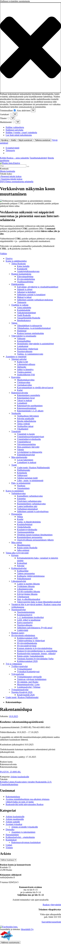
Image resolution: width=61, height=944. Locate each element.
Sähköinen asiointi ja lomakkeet (31, 294)
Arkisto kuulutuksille (19, 776)
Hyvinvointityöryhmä (26, 645)
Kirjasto (14, 555)
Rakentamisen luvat (26, 398)
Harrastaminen (12, 834)
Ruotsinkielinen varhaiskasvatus (31, 503)
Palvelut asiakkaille (25, 418)
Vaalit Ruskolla (24, 315)
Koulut (20, 519)
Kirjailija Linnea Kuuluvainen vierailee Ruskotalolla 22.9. (26, 782)
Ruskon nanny (17, 633)
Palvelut (20, 565)
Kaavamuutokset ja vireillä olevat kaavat (35, 387)
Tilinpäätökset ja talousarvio (29, 325)
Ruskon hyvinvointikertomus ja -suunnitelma (37, 651)
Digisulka (10, 829)
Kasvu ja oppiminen (15, 491)
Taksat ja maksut (24, 400)
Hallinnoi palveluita (14, 130)
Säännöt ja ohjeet (24, 289)
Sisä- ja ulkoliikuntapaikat (28, 599)
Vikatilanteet (22, 429)
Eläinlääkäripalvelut (26, 454)
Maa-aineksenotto (19, 457)
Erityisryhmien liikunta (27, 594)
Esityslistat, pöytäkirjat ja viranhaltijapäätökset (37, 287)
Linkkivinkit (22, 630)
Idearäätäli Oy (27, 929)
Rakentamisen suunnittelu (28, 395)
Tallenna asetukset (42, 140)
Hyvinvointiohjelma (26, 279)
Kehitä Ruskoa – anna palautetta (14, 158)
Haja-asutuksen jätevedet (28, 447)
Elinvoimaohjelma (25, 276)
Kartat (20, 390)
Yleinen (9, 847)
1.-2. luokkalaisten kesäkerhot (30, 617)
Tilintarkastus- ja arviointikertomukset (34, 328)
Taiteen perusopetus (26, 573)
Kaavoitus (15, 377)
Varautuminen (23, 488)
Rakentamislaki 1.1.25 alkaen (30, 411)
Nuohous (21, 485)
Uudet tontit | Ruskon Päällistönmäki (33, 467)
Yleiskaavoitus (23, 382)
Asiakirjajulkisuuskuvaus (28, 271)
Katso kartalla (23, 266)
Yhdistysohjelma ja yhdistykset (31, 640)
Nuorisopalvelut (18, 609)
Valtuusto (21, 338)
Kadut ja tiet (22, 361)
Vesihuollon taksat (25, 426)
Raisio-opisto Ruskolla (27, 547)
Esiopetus (21, 498)
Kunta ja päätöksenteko (16, 261)
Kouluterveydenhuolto (27, 529)
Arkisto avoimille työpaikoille (24, 827)
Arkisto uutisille (13, 821)
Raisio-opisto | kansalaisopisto (30, 656)
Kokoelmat (22, 563)
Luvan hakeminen (25, 460)
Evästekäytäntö (12, 148)
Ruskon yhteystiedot (52, 904)
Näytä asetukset (25, 140)
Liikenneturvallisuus (26, 364)
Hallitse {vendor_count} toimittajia (21, 132)
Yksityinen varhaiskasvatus (29, 501)
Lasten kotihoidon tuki (27, 506)
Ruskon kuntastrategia (21, 274)
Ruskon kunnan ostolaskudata (30, 333)
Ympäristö (16, 431)
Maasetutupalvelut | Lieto (28, 684)
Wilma (20, 516)
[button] (30, 48)
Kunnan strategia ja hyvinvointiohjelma (34, 648)
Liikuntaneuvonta (25, 589)
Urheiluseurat (23, 596)
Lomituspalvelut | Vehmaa (28, 687)
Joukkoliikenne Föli (26, 374)
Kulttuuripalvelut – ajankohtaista (20, 837)
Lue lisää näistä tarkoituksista (19, 135)
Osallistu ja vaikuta (19, 305)
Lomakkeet (22, 403)
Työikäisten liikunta (26, 586)
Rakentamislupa (13, 796)
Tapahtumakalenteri (38, 158)
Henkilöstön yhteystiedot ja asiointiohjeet (35, 343)
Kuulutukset (11, 840)
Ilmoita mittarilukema (26, 421)
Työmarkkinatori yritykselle (29, 676)
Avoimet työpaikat (14, 824)
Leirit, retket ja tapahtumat (28, 620)
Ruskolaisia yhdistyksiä (27, 349)
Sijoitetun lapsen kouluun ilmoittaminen (34, 534)
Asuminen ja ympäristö (16, 356)
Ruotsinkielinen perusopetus (29, 537)
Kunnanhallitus (24, 341)
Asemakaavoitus (24, 385)
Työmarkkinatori (24, 669)
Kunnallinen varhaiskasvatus (30, 496)
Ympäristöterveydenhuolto (29, 439)
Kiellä (13, 140)
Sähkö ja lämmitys (25, 369)
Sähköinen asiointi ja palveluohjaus (33, 511)
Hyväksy (4, 140)
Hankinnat (21, 330)
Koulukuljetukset (24, 524)
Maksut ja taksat (24, 297)
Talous (14, 323)
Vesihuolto (16, 413)
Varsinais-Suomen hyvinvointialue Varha (35, 658)
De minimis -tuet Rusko (27, 682)
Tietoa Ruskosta (18, 263)
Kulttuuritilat (22, 571)
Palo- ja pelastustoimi (20, 483)
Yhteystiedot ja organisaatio (23, 336)
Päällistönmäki (23, 470)
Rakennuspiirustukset (26, 408)
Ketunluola (22, 472)
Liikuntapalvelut (18, 581)
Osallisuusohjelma (25, 281)
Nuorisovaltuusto (24, 351)
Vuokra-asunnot (24, 372)
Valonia (20, 449)
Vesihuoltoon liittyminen (28, 416)
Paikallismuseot (24, 578)
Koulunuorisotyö (24, 615)
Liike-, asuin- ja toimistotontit (30, 480)
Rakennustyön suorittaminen (30, 405)
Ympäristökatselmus (9, 784)
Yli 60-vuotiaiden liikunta (28, 591)
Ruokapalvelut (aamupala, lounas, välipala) (36, 653)
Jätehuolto (21, 367)
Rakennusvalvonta (19, 392)
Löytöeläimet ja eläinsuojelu (29, 452)
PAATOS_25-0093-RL (10, 772)
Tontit (14, 465)
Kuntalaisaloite (23, 310)
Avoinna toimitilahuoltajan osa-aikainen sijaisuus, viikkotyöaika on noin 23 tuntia (28, 800)
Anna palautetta (24, 307)
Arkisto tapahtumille (15, 819)
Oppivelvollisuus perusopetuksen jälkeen (35, 540)
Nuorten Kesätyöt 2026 (21, 692)
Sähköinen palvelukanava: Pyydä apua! (34, 627)
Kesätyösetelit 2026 (26, 695)
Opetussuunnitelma (25, 532)
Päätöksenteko (17, 284)
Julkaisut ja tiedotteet (26, 292)
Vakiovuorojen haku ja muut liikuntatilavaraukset (39, 602)
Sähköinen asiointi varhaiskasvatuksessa (35, 300)
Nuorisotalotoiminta (26, 612)
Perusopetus (16, 514)
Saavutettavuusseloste (51, 922)
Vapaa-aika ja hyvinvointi (17, 553)
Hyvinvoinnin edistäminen (23, 635)
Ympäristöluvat (24, 442)
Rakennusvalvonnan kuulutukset (26, 842)
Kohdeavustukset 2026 (27, 638)
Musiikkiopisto (23, 545)
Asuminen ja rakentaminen (23, 832)
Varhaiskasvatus (18, 493)
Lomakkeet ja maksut (26, 462)
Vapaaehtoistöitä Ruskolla (28, 318)
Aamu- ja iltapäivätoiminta (29, 522)
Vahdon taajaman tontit (27, 478)
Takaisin (4, 779)
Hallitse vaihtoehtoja (15, 127)
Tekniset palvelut (19, 359)
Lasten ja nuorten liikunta (28, 584)
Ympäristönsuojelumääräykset (30, 436)
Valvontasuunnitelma (26, 444)
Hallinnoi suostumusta (10, 942)
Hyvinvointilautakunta (27, 643)
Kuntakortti (22, 269)
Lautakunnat (22, 346)
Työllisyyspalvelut (19, 666)
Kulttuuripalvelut (19, 568)
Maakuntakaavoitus (25, 380)
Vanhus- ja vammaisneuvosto (30, 354)
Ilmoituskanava (24, 320)
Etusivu (9, 258)
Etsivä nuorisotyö (25, 622)
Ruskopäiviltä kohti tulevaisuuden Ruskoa (24, 804)
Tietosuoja (10, 150)
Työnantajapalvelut (19, 689)
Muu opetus (16, 542)
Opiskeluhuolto (24, 527)
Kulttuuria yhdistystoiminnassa (31, 576)
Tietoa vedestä (23, 423)
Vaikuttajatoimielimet (26, 312)
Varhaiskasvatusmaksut (27, 509)
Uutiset (9, 845)
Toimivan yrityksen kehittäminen (31, 679)
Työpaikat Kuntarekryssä (28, 671)
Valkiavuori (22, 475)
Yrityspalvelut (17, 674)
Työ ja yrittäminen (14, 664)
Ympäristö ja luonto (26, 434)
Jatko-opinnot (23, 550)
